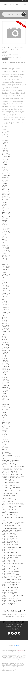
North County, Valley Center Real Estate (12, 530)
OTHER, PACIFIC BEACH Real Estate (11, 558)
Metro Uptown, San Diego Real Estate (11, 506)
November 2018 (6, 290)
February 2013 (6, 400)
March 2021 (5, 245)
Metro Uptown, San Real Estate (10, 508)
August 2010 (5, 447)
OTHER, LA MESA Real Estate (9, 552)
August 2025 (5, 161)
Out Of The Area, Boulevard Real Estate (12, 578)
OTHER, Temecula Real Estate (9, 570)
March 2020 (5, 264)
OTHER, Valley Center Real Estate (10, 571)
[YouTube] (15, 633)
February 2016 (6, 342)
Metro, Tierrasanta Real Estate (10, 512)
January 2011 (5, 439)
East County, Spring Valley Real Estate (11, 490)
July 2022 (4, 220)
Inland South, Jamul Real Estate (10, 495)
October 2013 (5, 387)
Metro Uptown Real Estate (8, 501)
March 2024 (5, 188)
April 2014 (4, 377)
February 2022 (6, 228)
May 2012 (4, 414)
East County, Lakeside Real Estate (10, 484)
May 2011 (4, 433)
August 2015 (5, 352)
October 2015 (5, 349)
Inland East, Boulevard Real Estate (10, 493)
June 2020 (4, 260)
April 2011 (4, 435)
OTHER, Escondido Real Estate (10, 544)
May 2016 (4, 338)
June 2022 (4, 221)
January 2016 (5, 344)
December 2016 (6, 326)
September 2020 (6, 255)
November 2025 (6, 156)
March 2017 (5, 322)
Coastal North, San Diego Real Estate (11, 468)
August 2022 (5, 218)
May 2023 (4, 204)
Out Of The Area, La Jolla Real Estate (11, 582)
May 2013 (4, 395)
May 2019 (4, 280)
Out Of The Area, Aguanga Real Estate (11, 576)
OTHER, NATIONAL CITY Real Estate (11, 555)
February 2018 (6, 304)
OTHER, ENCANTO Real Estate (10, 541)
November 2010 (6, 442)
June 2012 (4, 412)
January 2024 (5, 191)
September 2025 (6, 159)
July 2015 (4, 353)
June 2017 (4, 317)
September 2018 (6, 293)
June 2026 (4, 145)
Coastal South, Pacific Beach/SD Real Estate (13, 476)
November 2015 (6, 347)
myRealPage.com (16, 645)
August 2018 (5, 295)
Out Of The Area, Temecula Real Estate (11, 587)
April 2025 (4, 167)
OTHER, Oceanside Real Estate (10, 557)
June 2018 (4, 298)
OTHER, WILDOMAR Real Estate (10, 574)
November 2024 (6, 175)
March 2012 (5, 417)
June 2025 (4, 164)
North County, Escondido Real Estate (11, 523)
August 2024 (5, 180)
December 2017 (6, 307)
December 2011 (6, 422)
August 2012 (5, 409)
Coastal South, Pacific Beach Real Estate (12, 474)
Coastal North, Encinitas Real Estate (11, 463)
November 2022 (6, 213)
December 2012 (6, 403)
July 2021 (4, 239)
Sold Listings (5, 136)
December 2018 (6, 288)
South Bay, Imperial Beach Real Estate (11, 600)
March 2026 (5, 150)
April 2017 (4, 320)
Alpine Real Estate (6, 453)
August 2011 (5, 428)
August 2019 (5, 275)
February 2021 (6, 247)
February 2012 (6, 419)
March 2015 (5, 360)
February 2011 (6, 438)
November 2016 (6, 328)
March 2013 (5, 398)
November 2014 (6, 366)
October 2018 (5, 291)
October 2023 (5, 196)
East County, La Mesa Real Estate (10, 482)
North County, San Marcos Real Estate (11, 528)
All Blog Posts (5, 131)
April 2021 (4, 244)
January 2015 (5, 363)
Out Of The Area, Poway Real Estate (11, 584)
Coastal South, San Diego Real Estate (11, 477)
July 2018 (4, 296)
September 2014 (6, 369)
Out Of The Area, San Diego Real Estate (12, 585)
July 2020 (4, 258)
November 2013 (6, 385)
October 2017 (5, 310)
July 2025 (4, 163)
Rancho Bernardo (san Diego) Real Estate (12, 589)
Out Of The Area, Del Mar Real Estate (11, 579)
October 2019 (5, 272)
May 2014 (4, 376)
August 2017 (5, 314)
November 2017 (6, 309)
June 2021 (4, 240)
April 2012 (4, 415)
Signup (4, 0)
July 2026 (4, 143)
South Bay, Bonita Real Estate (9, 592)
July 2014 (4, 373)
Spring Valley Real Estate (8, 605)
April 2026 (4, 148)
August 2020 (5, 256)
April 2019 (4, 282)
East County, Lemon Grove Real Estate (11, 485)
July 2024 (4, 182)
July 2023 (4, 201)
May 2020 (4, 261)
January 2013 (5, 401)
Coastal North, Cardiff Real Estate (10, 458)
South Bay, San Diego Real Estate (10, 603)
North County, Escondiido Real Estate (11, 525)
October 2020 (5, 253)
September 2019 (6, 274)
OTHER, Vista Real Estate (8, 573)
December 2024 (6, 174)
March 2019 (5, 283)
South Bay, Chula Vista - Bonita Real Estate (12, 595)
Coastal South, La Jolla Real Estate (13, 57)
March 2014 (5, 379)
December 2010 (6, 441)
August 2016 (5, 333)
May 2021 (4, 242)
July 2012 (4, 411)
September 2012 (6, 407)
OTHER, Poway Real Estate (9, 560)
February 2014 (6, 380)
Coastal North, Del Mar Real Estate (11, 461)
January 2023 (5, 210)
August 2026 (5, 142)
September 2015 (6, 350)
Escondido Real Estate (7, 492)
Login (8, 0)
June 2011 (4, 431)
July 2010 (4, 449)
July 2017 (4, 315)
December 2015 (6, 345)
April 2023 (4, 205)
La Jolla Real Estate (7, 496)
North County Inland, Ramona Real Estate (12, 517)
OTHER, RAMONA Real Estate (10, 562)
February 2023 (6, 209)
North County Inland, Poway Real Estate (12, 515)
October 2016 (5, 330)
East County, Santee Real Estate (10, 488)
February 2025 (6, 170)
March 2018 (5, 302)
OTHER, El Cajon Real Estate (9, 539)
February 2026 (6, 151)
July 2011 (4, 430)
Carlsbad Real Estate (7, 455)
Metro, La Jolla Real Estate (9, 509)
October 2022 (5, 215)
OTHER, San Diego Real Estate (10, 566)
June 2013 (4, 393)
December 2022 (6, 212)
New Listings (5, 132)
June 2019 (4, 279)
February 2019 (6, 285)
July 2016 (4, 334)
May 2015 (4, 357)
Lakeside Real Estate (7, 498)
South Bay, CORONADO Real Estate (11, 598)
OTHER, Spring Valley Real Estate (10, 568)
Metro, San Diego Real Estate (9, 511)
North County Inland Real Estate (10, 514)
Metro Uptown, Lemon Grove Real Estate (12, 503)
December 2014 (6, 365)
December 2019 (6, 269)
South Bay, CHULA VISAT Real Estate (11, 593)
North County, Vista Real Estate (10, 531)
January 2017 (5, 325)
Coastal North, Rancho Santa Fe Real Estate (13, 466)
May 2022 (4, 223)
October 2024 (5, 177)
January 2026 (5, 153)
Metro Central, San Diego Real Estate (11, 500)
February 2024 (6, 190)
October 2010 (5, 444)
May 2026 (4, 147)
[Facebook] (9, 633)
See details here (6, 66)
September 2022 (6, 217)
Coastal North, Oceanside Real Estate (11, 465)
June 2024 (4, 183)
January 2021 (5, 248)
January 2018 (5, 306)
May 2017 (4, 318)
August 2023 (5, 199)
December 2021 (6, 231)
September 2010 (6, 446)
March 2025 (5, 169)
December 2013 (6, 384)
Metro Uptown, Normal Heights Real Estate (13, 504)
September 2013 (6, 388)
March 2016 (5, 341)
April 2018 (4, 301)
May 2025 (4, 166)
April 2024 (4, 186)
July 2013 (4, 392)
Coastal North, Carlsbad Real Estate (11, 460)
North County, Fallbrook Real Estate (11, 527)
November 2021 (6, 233)
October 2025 (5, 158)
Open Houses (5, 134)
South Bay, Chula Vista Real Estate (10, 597)
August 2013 (5, 390)
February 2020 (6, 266)
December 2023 (6, 193)
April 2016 (4, 339)
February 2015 (6, 361)
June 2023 (4, 202)
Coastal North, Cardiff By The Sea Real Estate (13, 457)
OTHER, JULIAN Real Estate (9, 549)
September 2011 (6, 427)
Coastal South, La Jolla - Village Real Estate (13, 471)
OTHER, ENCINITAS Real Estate (10, 543)
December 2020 (6, 250)
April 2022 (4, 225)
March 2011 (5, 436)
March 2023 (5, 207)
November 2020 (6, 252)
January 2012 (5, 420)
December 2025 (6, 155)
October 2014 (5, 368)
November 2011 (6, 423)
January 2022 (5, 229)
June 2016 (4, 336)
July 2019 (4, 277)
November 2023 (6, 194)
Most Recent (5, 140)
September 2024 (6, 178)
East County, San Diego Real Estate (11, 487)
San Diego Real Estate (7, 590)
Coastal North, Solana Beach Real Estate (12, 469)
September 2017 (6, 312)
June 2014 (4, 374)
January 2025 (5, 172)
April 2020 (4, 263)
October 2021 (5, 234)
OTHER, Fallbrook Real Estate (9, 546)
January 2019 (5, 287)
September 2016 (6, 331)
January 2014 (5, 382)
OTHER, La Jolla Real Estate (9, 550)
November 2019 (6, 271)
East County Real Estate (8, 479)
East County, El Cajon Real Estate (10, 480)
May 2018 (4, 299)
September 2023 (6, 198)
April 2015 (4, 358)
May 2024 (4, 185)
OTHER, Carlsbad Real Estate (9, 536)
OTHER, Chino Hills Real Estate (10, 538)
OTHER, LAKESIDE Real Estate (10, 554)
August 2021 (5, 237)
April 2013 (4, 396)
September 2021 (6, 236)
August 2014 (5, 371)
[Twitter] (12, 633)
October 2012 (5, 406)
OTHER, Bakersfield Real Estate (10, 535)
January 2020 (5, 267)
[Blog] (19, 633)
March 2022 (5, 226)
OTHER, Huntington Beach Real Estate (11, 547)
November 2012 (6, 404)
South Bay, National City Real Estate (11, 601)
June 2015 (4, 355)
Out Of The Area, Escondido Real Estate (12, 581)
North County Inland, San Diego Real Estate (13, 522)
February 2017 (6, 323)
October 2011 (5, 425)
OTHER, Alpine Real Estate (9, 533)
